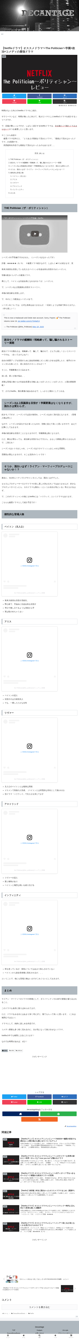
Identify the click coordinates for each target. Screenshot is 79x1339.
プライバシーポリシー (65, 1333)
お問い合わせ (39, 1333)
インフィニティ (18, 189)
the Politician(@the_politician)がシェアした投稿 (29, 593)
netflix (12, 1050)
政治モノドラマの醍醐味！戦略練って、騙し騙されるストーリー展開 (35, 163)
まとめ (12, 193)
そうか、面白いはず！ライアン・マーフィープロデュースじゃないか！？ (37, 169)
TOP (13, 1330)
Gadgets (39, 1330)
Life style (65, 1330)
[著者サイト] (20, 1113)
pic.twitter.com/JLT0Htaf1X (29, 321)
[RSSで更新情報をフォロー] (39, 1119)
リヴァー (15, 183)
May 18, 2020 (38, 327)
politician (19, 1050)
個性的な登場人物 (16, 173)
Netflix (5, 1050)
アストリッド (17, 186)
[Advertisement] (39, 38)
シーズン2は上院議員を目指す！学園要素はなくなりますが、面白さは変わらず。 (40, 166)
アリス (14, 179)
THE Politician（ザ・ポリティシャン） (24, 159)
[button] (73, 632)
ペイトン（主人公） (19, 176)
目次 (36, 153)
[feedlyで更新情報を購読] (58, 1113)
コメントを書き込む (39, 1307)
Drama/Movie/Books (13, 1333)
